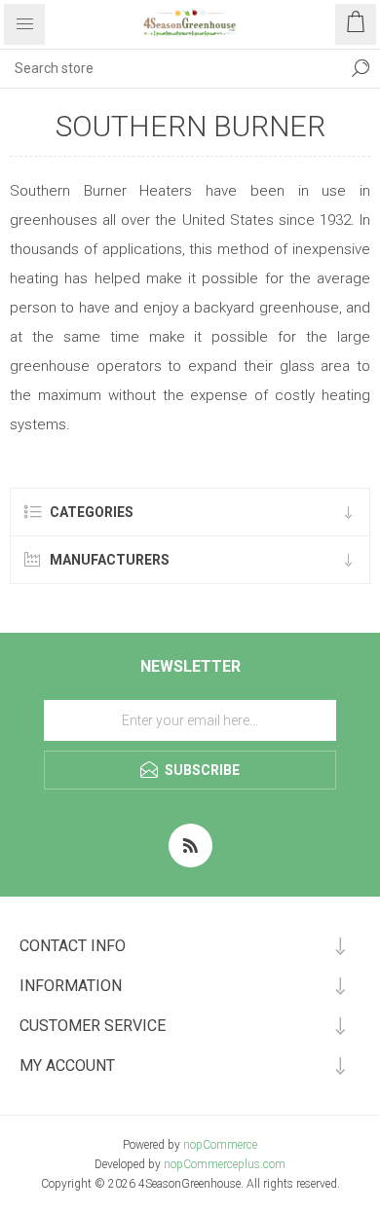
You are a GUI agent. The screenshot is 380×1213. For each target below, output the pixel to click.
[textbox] (170, 68)
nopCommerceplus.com (224, 1164)
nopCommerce (220, 1145)
